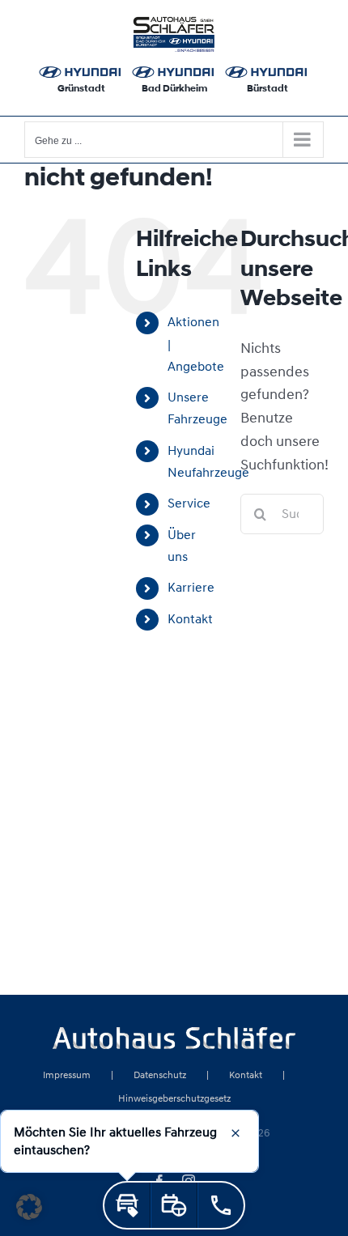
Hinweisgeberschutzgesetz (174, 1099)
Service (189, 503)
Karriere (191, 588)
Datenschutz (160, 1075)
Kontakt (190, 619)
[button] (29, 1207)
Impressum (67, 1075)
